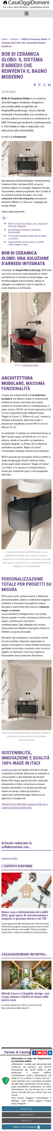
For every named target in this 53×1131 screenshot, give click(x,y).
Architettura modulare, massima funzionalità (24, 231)
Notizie (14, 39)
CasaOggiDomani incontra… (24, 954)
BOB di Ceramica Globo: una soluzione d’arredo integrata (27, 225)
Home (4, 39)
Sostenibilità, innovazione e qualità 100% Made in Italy (26, 243)
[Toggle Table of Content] (4, 217)
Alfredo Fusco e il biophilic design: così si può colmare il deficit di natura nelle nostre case (25, 997)
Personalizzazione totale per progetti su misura (27, 237)
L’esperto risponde (17, 866)
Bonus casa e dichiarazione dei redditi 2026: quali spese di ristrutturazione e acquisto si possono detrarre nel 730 (24, 915)
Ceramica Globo (30, 365)
